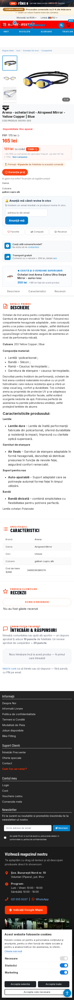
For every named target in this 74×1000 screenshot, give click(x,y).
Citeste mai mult (13, 951)
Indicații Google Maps (28, 910)
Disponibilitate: (11, 129)
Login (5, 785)
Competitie (46, 50)
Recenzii (62, 231)
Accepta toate (54, 984)
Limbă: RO (48, 17)
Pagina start (8, 50)
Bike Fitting (9, 736)
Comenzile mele (12, 801)
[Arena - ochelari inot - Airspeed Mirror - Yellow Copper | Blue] (45, 79)
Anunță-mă (16, 220)
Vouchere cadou (12, 796)
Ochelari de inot (31, 50)
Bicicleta (25, 32)
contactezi (33, 247)
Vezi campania (19, 157)
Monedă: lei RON (25, 17)
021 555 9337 (19, 899)
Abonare (62, 828)
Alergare (47, 32)
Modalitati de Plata (13, 725)
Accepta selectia (20, 984)
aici (55, 258)
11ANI (31, 149)
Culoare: (7, 188)
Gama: (5, 183)
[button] (5, 25)
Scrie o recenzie (37, 601)
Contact (7, 763)
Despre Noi (9, 703)
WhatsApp (42, 899)
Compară (38, 231)
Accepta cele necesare (37, 991)
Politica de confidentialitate (19, 714)
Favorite (15, 231)
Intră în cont (9, 668)
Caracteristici (37, 291)
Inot (7, 32)
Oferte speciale (11, 758)
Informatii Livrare (12, 708)
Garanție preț (16, 172)
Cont (5, 790)
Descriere (13, 291)
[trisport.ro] (37, 25)
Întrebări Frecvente (14, 752)
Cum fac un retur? (14, 769)
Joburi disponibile (13, 730)
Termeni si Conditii (13, 719)
